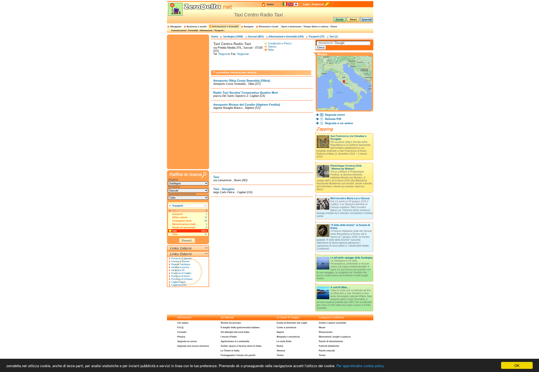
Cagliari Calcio (178, 282)
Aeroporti (177, 214)
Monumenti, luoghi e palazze (335, 336)
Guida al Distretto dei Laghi (292, 323)
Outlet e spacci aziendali (332, 323)
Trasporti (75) (316, 36)
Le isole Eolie (284, 341)
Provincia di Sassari (181, 258)
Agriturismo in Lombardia (235, 341)
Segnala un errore (187, 341)
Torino (280, 355)
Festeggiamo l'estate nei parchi (238, 355)
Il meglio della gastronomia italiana (240, 327)
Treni (175, 234)
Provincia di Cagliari (181, 273)
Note (271, 49)
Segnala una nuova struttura (193, 346)
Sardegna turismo (180, 267)
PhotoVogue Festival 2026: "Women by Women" (346, 167)
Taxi (174, 231)
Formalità (193, 30)
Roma (280, 346)
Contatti (181, 332)
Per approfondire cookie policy (360, 365)
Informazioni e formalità (225, 26)
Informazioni (206, 30)
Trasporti (218, 30)
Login (306, 4)
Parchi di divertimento (331, 341)
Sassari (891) (256, 36)
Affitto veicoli (179, 217)
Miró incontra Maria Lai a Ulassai (350, 198)
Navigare (248, 26)
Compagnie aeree (182, 220)
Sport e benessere (291, 26)
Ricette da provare (231, 323)
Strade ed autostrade (183, 227)
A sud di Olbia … (340, 287)
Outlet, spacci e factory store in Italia (241, 346)
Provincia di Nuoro (180, 276)
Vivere (333, 26)
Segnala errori (335, 114)
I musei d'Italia (229, 336)
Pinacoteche (325, 332)
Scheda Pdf (333, 119)
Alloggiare (175, 26)
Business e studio (197, 26)
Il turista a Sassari (180, 261)
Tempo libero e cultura (315, 26)
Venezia (281, 350)
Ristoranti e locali (268, 26)
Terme (322, 355)
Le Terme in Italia (230, 350)
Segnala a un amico (339, 123)
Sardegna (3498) (233, 36)
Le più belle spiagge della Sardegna (351, 257)
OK (516, 365)
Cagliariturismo (178, 285)
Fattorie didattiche (329, 346)
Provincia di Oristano (181, 279)
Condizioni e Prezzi (280, 43)
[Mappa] (344, 109)
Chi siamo (182, 323)
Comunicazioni (178, 30)
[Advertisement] (262, 63)
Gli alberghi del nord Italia (235, 332)
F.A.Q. (180, 327)
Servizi (272, 46)
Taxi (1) (333, 36)
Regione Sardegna (180, 264)
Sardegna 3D (178, 270)
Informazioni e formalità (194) (286, 36)
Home (270, 4)
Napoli (280, 332)
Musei (322, 327)
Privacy (181, 336)
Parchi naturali (327, 350)
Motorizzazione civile (184, 224)
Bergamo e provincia (288, 336)
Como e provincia (286, 327)
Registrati (318, 4)
